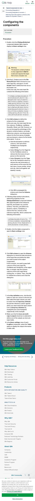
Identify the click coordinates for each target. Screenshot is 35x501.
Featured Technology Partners (13, 436)
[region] (17, 489)
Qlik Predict (8, 410)
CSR (5, 455)
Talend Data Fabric (10, 398)
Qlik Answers (8, 408)
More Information (17, 499)
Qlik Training (8, 374)
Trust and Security (10, 424)
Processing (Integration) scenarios (15, 12)
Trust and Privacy (9, 426)
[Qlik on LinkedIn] (28, 475)
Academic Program (10, 460)
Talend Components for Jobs (14, 8)
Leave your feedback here (13, 349)
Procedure (8, 32)
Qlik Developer (9, 372)
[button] (30, 95)
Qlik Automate (8, 413)
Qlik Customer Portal (10, 379)
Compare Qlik (8, 434)
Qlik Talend (7, 393)
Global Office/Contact (11, 470)
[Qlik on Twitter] (25, 475)
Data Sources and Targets (12, 439)
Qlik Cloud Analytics (10, 405)
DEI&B (6, 457)
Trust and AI (8, 429)
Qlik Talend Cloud (9, 396)
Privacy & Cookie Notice (14, 491)
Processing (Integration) (12, 10)
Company (7, 450)
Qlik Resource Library (11, 382)
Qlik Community (16, 475)
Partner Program (9, 462)
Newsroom (7, 467)
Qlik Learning (8, 377)
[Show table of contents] (3, 8)
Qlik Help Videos (9, 369)
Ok (17, 495)
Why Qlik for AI (8, 431)
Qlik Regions (8, 441)
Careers (6, 465)
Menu (32, 3)
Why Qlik (7, 421)
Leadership (7, 452)
